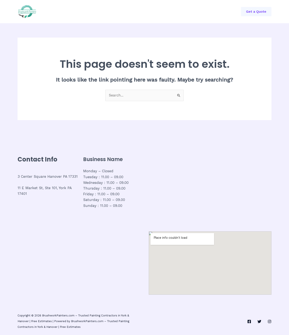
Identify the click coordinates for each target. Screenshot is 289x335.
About (116, 11)
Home (71, 11)
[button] (256, 11)
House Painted (141, 11)
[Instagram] (269, 321)
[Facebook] (249, 321)
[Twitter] (259, 321)
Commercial (93, 11)
